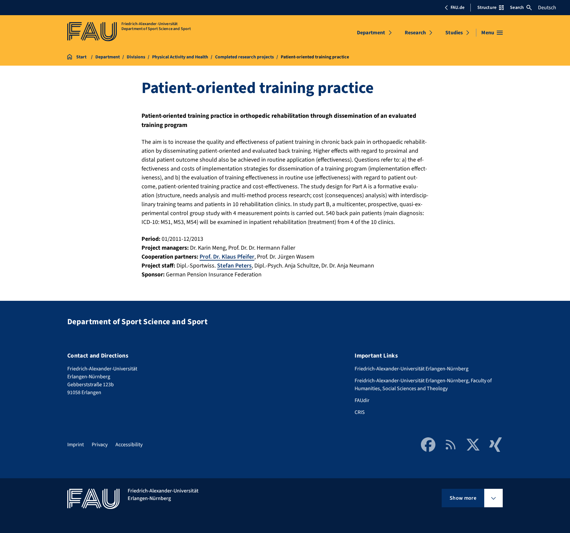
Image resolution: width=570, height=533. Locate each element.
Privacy (100, 444)
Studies (454, 32)
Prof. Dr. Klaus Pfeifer (227, 257)
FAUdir (362, 400)
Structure (486, 7)
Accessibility (128, 444)
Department (371, 32)
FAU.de (457, 7)
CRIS (360, 412)
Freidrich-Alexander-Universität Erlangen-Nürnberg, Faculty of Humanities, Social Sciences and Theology (423, 384)
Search (517, 7)
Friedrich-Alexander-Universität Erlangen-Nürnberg (411, 368)
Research (415, 32)
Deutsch (547, 7)
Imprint (75, 444)
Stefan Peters (234, 266)
